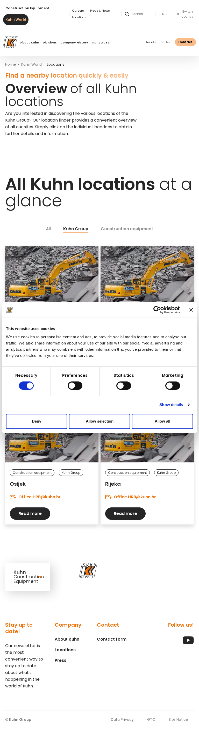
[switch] (75, 385)
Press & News (100, 11)
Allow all (162, 421)
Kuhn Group (75, 229)
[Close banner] (191, 310)
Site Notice (178, 719)
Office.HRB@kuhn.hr (39, 497)
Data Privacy (122, 719)
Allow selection (99, 421)
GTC (151, 719)
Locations (79, 17)
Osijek (18, 484)
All (48, 229)
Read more (30, 513)
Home (10, 64)
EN (163, 14)
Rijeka (113, 484)
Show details (171, 404)
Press (60, 660)
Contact (185, 42)
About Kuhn (29, 42)
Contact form (111, 639)
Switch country (187, 14)
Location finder (158, 42)
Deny (36, 421)
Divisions (50, 42)
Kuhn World (15, 19)
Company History (74, 42)
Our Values (100, 42)
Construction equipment (127, 229)
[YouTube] (188, 643)
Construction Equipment (27, 8)
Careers (78, 11)
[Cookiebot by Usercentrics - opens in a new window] (157, 310)
